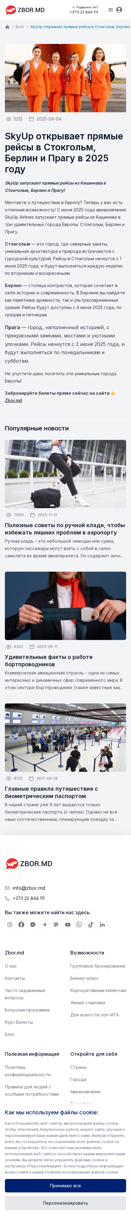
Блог (20, 26)
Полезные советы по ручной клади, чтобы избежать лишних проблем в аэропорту (65, 529)
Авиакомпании (85, 1091)
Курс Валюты (19, 1022)
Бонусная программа (27, 1009)
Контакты (15, 978)
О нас (11, 966)
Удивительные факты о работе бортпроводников (49, 660)
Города (78, 1079)
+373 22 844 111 (83, 9)
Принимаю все (65, 1185)
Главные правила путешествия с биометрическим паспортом (51, 792)
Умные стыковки (87, 1002)
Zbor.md (13, 400)
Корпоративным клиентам (98, 990)
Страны (78, 1067)
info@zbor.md (29, 888)
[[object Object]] (10, 924)
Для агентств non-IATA (94, 1014)
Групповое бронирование (98, 966)
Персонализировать (65, 1203)
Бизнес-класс (84, 978)
